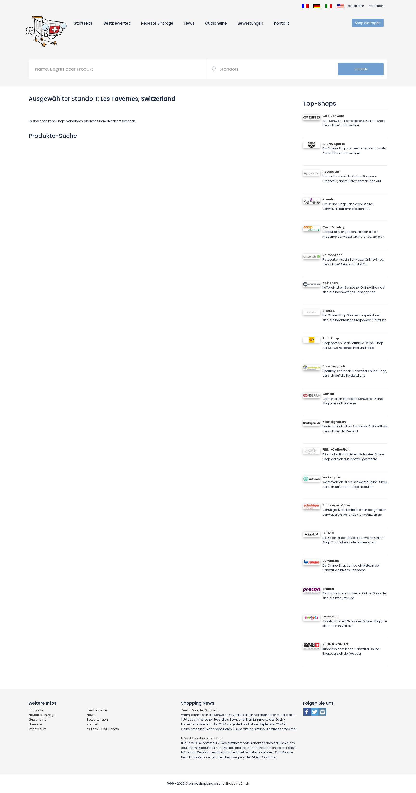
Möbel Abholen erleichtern (202, 738)
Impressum (37, 729)
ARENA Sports (333, 144)
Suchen (361, 69)
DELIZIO (328, 533)
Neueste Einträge (157, 23)
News (189, 23)
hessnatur (330, 171)
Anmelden (376, 6)
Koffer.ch (330, 282)
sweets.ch (330, 616)
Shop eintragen (368, 22)
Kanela (328, 199)
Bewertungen (250, 23)
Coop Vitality (333, 227)
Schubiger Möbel (336, 505)
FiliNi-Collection (336, 449)
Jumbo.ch (330, 560)
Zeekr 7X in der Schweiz (199, 710)
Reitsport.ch (332, 255)
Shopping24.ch (237, 783)
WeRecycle (331, 477)
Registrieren (355, 6)
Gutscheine (216, 23)
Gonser (328, 394)
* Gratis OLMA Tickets (103, 729)
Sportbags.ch (333, 366)
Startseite (83, 23)
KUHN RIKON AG (335, 644)
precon (328, 588)
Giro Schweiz (333, 116)
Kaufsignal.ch (334, 422)
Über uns (36, 724)
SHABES (328, 310)
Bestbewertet (117, 23)
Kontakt (281, 23)
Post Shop (330, 338)
